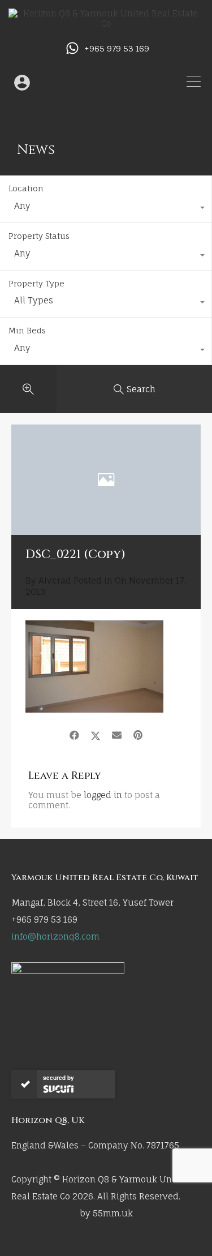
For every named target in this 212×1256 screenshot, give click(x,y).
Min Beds (27, 330)
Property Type (36, 283)
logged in (103, 795)
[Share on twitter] (95, 735)
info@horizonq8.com (55, 936)
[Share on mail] (117, 735)
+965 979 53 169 (116, 48)
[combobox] (105, 208)
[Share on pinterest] (137, 735)
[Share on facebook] (74, 735)
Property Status (39, 236)
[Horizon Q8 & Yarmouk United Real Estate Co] (106, 23)
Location (26, 188)
